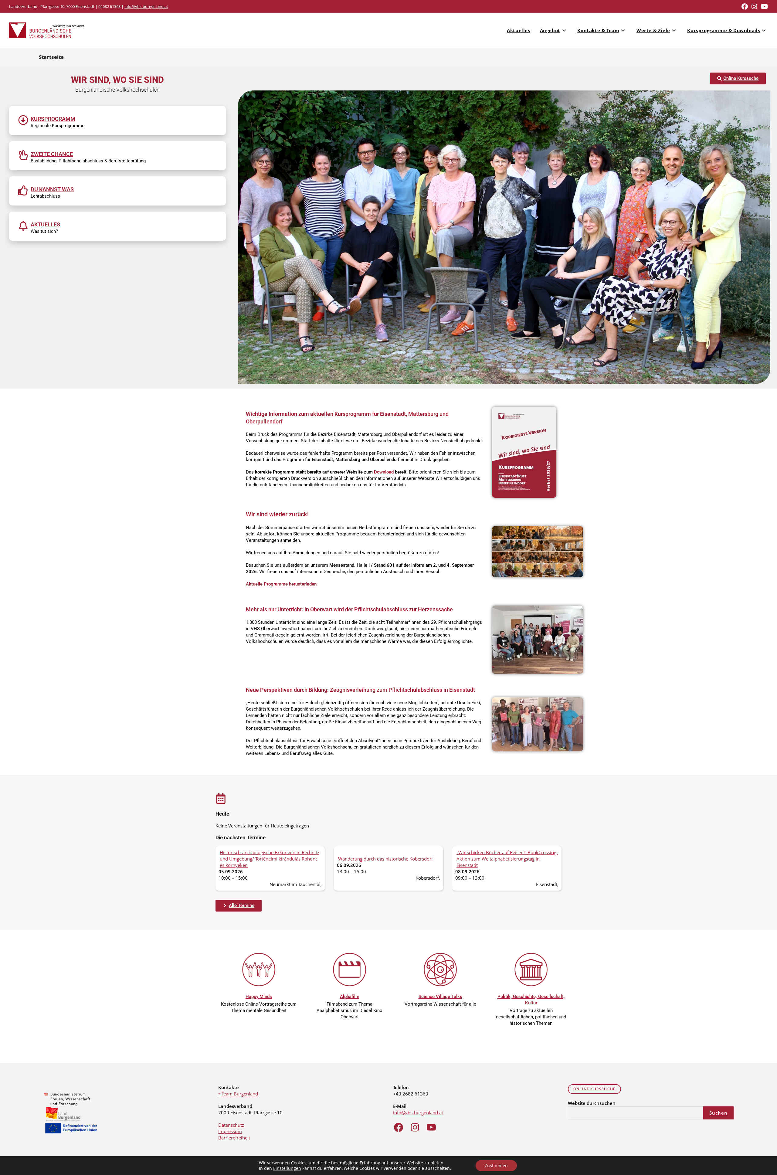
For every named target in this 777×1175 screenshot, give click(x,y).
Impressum (230, 1131)
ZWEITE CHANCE (52, 154)
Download (384, 472)
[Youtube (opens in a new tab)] (763, 6)
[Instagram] (414, 1127)
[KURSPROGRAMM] (23, 120)
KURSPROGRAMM (53, 119)
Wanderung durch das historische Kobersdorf (385, 859)
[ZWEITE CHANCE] (23, 155)
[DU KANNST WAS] (23, 190)
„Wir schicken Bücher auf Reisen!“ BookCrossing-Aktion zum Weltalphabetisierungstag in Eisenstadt (507, 858)
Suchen (718, 1113)
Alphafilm (349, 996)
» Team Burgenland (238, 1094)
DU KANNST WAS (52, 189)
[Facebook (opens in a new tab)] (745, 6)
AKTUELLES (45, 224)
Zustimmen (496, 1165)
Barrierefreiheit (234, 1138)
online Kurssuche (594, 1089)
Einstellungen (287, 1168)
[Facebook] (398, 1127)
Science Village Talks (440, 996)
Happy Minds (259, 996)
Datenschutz (231, 1125)
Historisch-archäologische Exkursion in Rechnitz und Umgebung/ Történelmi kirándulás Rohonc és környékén (269, 858)
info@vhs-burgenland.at (146, 6)
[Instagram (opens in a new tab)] (754, 6)
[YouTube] (431, 1127)
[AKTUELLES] (23, 226)
